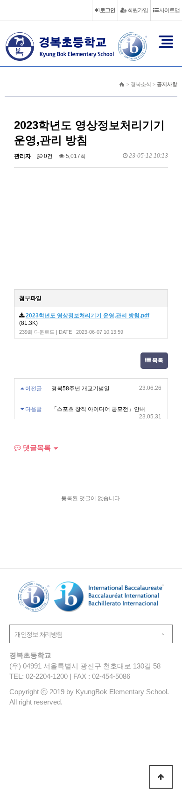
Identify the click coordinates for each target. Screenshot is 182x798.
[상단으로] (161, 777)
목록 (157, 360)
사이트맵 (169, 10)
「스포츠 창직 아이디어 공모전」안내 (98, 409)
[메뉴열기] (166, 41)
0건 (47, 156)
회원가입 (137, 10)
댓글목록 (36, 448)
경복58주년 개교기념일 (80, 388)
